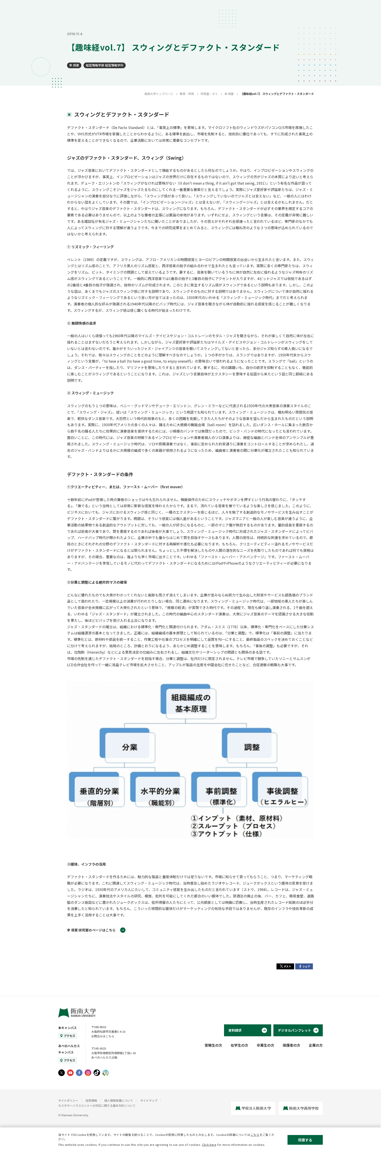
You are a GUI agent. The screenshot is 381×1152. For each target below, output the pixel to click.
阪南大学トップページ (158, 94)
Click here (209, 1145)
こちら (255, 1135)
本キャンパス (67, 1027)
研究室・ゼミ (209, 94)
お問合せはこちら (102, 1036)
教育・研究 (187, 94)
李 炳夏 (74, 65)
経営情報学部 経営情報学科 (104, 65)
